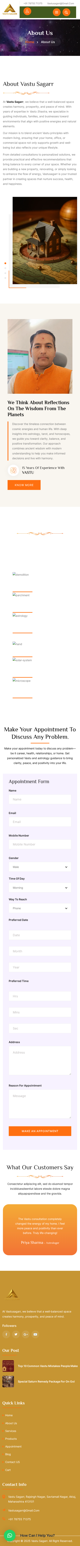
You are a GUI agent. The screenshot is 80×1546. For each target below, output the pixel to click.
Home (29, 42)
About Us (11, 1423)
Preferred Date (18, 919)
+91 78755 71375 (19, 1519)
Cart (8, 1470)
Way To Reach (18, 899)
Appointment (13, 1446)
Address (14, 1042)
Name (12, 790)
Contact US (12, 1462)
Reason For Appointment (25, 1085)
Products (11, 1438)
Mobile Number (19, 835)
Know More (24, 485)
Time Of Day (17, 878)
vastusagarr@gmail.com (23, 1510)
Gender (14, 858)
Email (12, 813)
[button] (5, 263)
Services (10, 1431)
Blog (8, 1454)
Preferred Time (19, 981)
